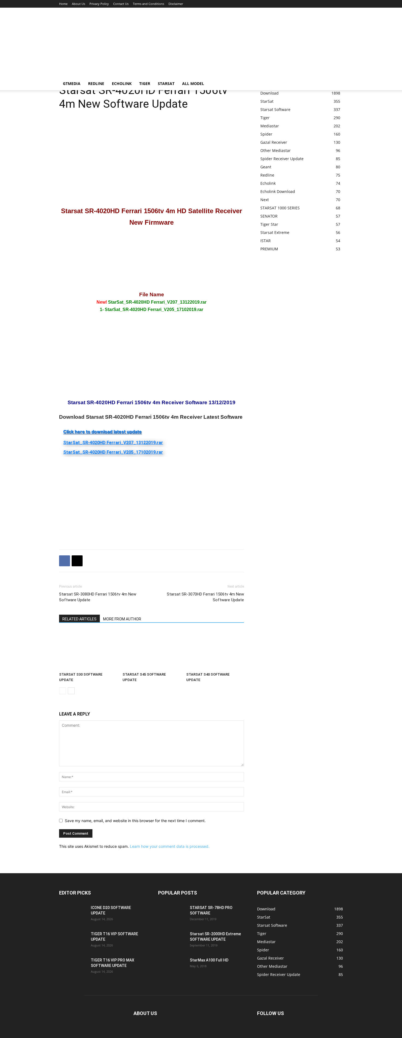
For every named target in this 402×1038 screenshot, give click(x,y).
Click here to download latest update (102, 431)
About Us (78, 4)
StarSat (166, 83)
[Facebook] (64, 560)
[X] (77, 560)
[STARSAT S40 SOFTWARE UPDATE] (215, 650)
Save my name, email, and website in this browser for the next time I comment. (135, 820)
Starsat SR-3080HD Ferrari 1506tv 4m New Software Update (97, 597)
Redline (96, 83)
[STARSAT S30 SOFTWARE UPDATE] (88, 650)
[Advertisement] (158, 62)
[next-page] (71, 690)
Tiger (144, 83)
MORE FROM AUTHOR (122, 619)
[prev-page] (62, 690)
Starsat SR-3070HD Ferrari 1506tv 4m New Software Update (205, 597)
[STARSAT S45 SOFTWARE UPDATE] (151, 650)
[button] (340, 84)
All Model (193, 83)
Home (63, 4)
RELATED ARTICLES (79, 619)
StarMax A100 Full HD (209, 960)
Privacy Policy (99, 4)
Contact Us (121, 4)
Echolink (122, 83)
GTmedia (71, 83)
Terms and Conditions (148, 4)
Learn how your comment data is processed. (169, 846)
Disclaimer (175, 4)
